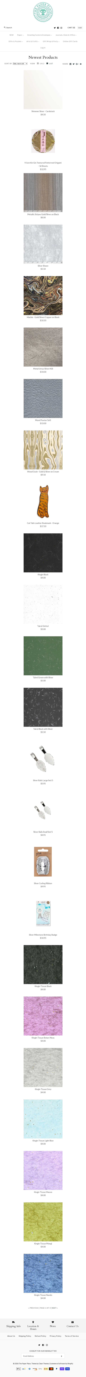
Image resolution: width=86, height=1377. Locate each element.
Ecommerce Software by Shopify (61, 1364)
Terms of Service (72, 1336)
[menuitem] (11, 35)
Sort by (8, 63)
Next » (55, 1308)
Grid (42, 63)
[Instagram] (61, 28)
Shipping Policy (25, 1336)
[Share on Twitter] (73, 64)
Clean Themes (44, 1364)
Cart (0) (71, 28)
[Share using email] (81, 64)
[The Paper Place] (43, 4)
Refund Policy (40, 1336)
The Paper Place (25, 1364)
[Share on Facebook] (70, 64)
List (51, 63)
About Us (11, 1336)
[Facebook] (58, 28)
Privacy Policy (55, 1336)
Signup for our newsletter (43, 1351)
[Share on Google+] (77, 64)
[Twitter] (55, 28)
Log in (43, 48)
